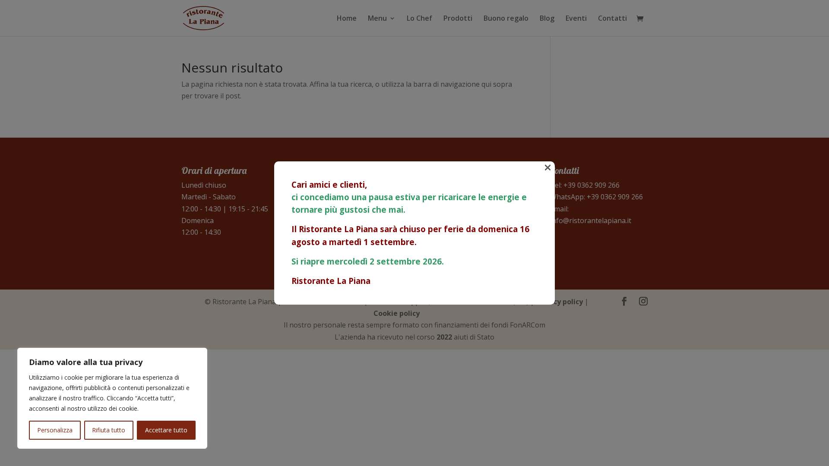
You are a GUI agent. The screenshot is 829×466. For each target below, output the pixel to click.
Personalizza (55, 430)
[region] (112, 398)
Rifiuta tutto (108, 430)
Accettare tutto (166, 430)
